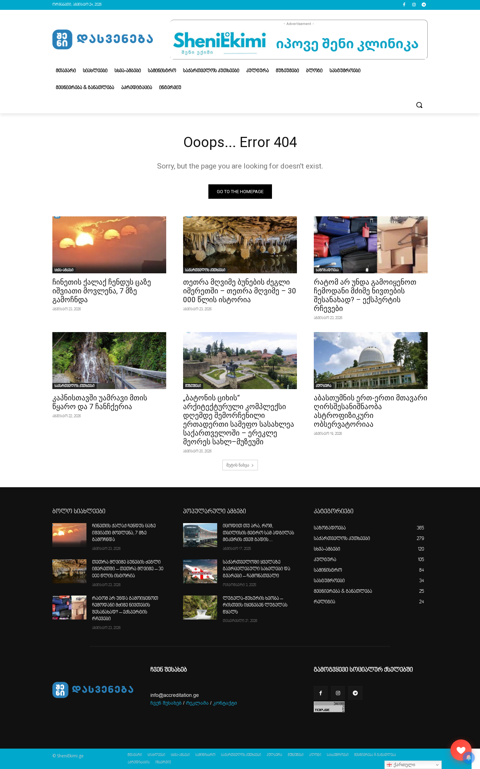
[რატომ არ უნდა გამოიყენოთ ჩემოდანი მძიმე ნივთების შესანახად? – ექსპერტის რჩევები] (371, 244)
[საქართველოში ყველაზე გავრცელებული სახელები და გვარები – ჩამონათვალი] (200, 571)
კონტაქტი (225, 703)
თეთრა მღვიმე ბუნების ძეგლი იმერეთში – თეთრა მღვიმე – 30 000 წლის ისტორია (239, 291)
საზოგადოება (327, 270)
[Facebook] (404, 5)
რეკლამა (197, 703)
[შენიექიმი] (461, 750)
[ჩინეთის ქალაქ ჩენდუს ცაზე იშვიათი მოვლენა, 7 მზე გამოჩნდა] (109, 244)
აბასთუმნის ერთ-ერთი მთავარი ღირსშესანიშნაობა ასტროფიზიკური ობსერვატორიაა (370, 411)
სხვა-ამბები (63, 270)
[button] (419, 104)
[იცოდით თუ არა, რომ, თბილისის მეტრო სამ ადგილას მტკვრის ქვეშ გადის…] (200, 535)
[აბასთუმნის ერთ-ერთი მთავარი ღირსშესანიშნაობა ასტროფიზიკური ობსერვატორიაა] (371, 360)
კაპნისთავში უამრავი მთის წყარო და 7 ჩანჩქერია (99, 402)
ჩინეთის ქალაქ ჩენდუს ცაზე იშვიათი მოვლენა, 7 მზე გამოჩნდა (101, 291)
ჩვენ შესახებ (166, 703)
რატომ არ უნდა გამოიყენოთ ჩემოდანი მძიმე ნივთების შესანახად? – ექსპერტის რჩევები (365, 295)
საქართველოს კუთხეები (205, 270)
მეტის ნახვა (237, 465)
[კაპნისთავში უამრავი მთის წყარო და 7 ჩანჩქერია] (109, 360)
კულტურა (323, 386)
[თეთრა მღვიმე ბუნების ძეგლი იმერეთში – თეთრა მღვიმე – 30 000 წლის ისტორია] (240, 244)
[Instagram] (414, 5)
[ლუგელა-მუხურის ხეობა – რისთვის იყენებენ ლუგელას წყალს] (200, 607)
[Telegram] (424, 5)
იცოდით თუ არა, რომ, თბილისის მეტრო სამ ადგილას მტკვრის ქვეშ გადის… (258, 533)
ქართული (403, 764)
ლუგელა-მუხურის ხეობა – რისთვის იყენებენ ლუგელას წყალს (255, 605)
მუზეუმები (193, 386)
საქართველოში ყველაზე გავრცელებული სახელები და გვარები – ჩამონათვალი (256, 569)
